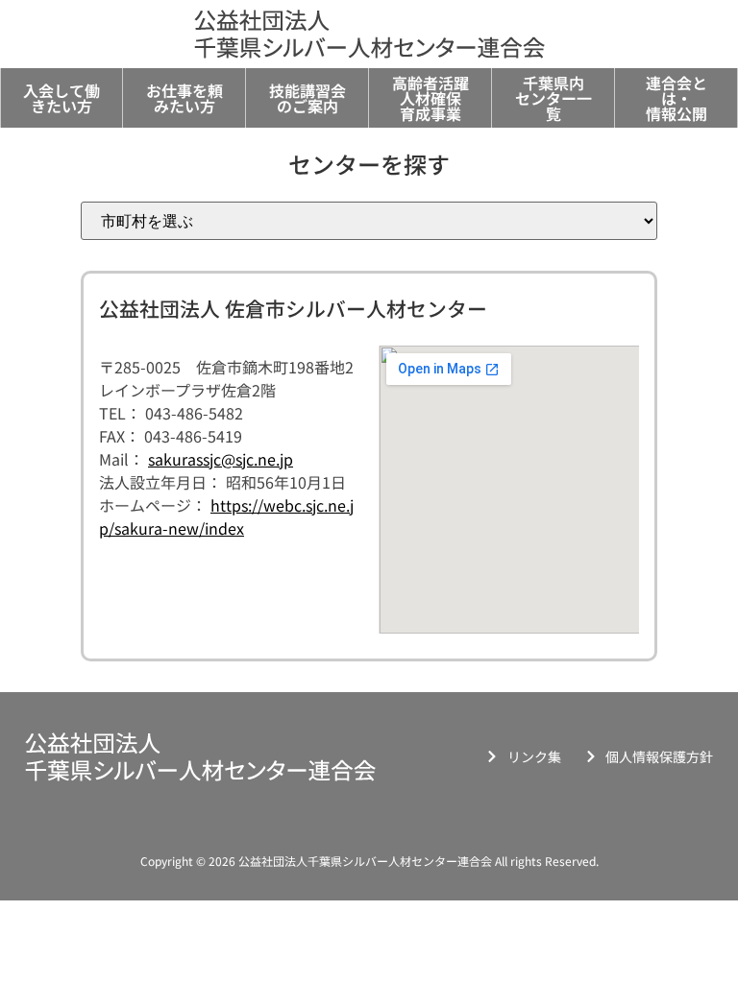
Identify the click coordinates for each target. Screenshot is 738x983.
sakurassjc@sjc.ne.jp (220, 458)
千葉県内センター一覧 (553, 98)
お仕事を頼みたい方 (184, 98)
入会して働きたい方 (61, 98)
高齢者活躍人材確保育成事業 (430, 98)
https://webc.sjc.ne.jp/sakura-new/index (226, 516)
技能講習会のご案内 (307, 98)
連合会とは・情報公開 (676, 98)
